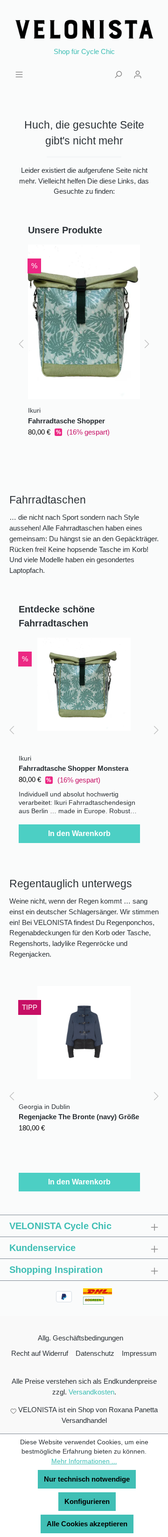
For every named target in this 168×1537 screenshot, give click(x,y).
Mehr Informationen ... (84, 1461)
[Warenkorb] (153, 70)
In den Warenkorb (79, 833)
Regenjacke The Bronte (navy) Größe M (79, 1118)
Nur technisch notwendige (87, 1479)
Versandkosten (91, 1392)
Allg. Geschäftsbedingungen (80, 1338)
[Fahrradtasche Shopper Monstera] (84, 322)
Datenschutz (95, 1353)
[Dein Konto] (137, 73)
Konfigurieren (87, 1501)
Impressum (139, 1353)
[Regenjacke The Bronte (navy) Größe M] (84, 1032)
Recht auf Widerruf (39, 1353)
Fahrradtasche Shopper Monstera (66, 422)
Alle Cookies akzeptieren (87, 1524)
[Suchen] (118, 73)
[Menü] (19, 73)
